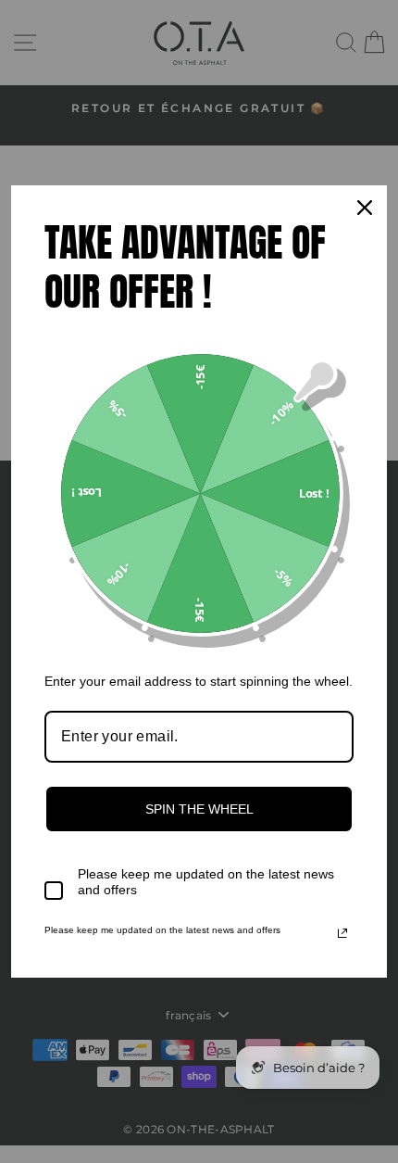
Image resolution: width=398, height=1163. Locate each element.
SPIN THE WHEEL (199, 809)
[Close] (364, 207)
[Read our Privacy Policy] (342, 933)
